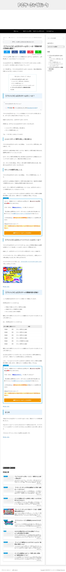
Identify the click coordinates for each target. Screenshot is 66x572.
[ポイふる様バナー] (12, 282)
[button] (63, 38)
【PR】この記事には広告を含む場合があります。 (23, 41)
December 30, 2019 (31, 107)
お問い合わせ (15, 570)
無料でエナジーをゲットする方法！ (22, 233)
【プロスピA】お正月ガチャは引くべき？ (19, 79)
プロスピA (13, 467)
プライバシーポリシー (6, 570)
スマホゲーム (6, 467)
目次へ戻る (6, 286)
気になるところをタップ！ (21, 76)
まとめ (12, 89)
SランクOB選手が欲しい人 (17, 83)
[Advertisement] (33, 20)
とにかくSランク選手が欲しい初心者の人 (20, 81)
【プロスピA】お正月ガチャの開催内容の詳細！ (21, 87)
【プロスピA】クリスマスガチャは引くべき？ (31, 261)
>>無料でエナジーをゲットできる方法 (21, 213)
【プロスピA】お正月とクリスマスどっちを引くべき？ (23, 85)
